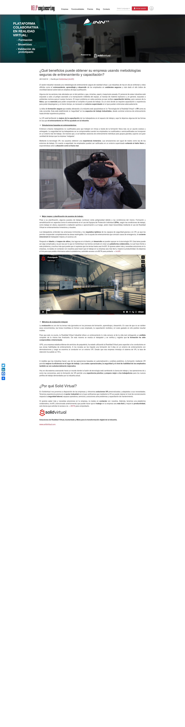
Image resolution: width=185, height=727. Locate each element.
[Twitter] (3, 365)
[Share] (3, 378)
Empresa (64, 9)
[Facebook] (3, 373)
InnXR (118, 251)
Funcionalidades (77, 9)
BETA (73, 406)
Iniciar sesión (141, 8)
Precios (90, 9)
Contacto (106, 9)
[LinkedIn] (3, 369)
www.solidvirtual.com (47, 424)
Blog (98, 9)
